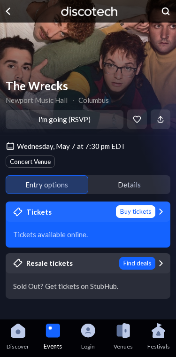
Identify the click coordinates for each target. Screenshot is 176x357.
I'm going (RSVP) (64, 119)
